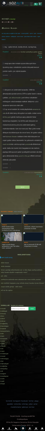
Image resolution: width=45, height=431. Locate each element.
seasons (39, 33)
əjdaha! (6, 52)
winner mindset (6, 36)
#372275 (39, 174)
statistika (17, 404)
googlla (14, 28)
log (41, 80)
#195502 (39, 82)
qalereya (25, 407)
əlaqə (36, 401)
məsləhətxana (24, 255)
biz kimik (9, 401)
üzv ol (22, 187)
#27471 (39, 56)
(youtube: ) (6, 75)
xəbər (31, 404)
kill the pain (6, 117)
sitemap (25, 404)
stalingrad (13, 36)
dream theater (12, 136)
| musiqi (12, 19)
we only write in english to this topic (11, 33)
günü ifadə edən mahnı (30, 36)
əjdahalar (6, 28)
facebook (24, 401)
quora (31, 33)
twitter (31, 401)
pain (35, 33)
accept (5, 18)
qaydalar (10, 404)
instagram (16, 401)
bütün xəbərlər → (19, 211)
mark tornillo (7, 144)
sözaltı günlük (25, 33)
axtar (32, 309)
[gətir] (36, 4)
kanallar (5, 305)
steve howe (20, 36)
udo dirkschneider (15, 98)
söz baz (31, 407)
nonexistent (38, 172)
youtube (28, 144)
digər (40, 3)
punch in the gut (24, 156)
